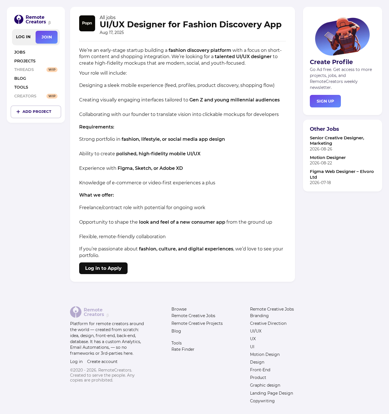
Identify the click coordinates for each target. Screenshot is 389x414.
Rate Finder (183, 349)
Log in (23, 36)
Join (47, 37)
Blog (176, 331)
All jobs (108, 17)
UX (253, 338)
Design (257, 362)
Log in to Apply (103, 268)
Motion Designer (328, 157)
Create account (102, 361)
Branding (259, 315)
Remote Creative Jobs (193, 315)
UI (252, 346)
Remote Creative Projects (197, 323)
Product (258, 377)
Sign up (325, 100)
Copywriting (262, 400)
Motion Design (265, 354)
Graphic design (265, 385)
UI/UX (255, 331)
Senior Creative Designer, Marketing (337, 140)
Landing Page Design (271, 393)
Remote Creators (36, 20)
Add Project (36, 111)
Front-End (260, 369)
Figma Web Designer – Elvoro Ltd (342, 174)
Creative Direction (268, 323)
